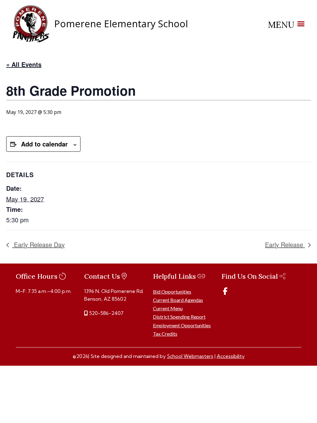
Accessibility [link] (231, 356)
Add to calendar (44, 143)
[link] (31, 41)
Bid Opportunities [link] (172, 291)
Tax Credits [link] (165, 334)
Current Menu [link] (168, 308)
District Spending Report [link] (179, 317)
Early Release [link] (285, 244)
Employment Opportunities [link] (182, 325)
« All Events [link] (23, 64)
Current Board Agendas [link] (178, 300)
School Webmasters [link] (190, 356)
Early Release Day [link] (38, 244)
